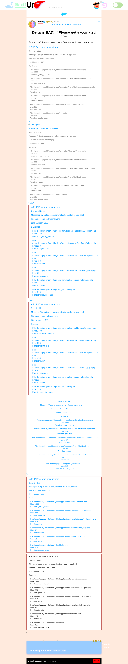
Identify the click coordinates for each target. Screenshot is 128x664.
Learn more (51, 661)
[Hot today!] (82, 641)
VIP (100, 641)
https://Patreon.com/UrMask (51, 650)
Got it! (96, 661)
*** (99, 21)
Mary (40, 22)
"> (61, 160)
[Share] (69, 641)
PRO (95, 641)
